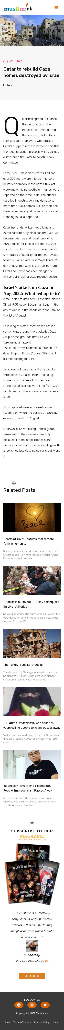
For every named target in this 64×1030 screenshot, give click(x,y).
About (56, 1022)
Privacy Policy (41, 1022)
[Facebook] (18, 1005)
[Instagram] (32, 1005)
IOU (45, 961)
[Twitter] (45, 1005)
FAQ (7, 1022)
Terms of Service (22, 1022)
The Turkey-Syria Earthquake (23, 665)
